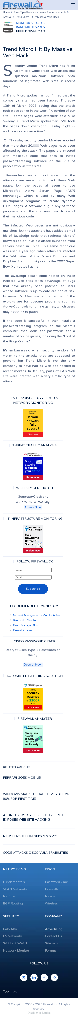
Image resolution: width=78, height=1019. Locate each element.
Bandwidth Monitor (25, 620)
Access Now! (33, 507)
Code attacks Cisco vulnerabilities (35, 853)
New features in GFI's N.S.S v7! (30, 836)
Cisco (50, 869)
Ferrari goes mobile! (22, 778)
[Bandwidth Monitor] (33, 466)
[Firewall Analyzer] (33, 739)
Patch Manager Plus (25, 625)
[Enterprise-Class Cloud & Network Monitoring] (33, 423)
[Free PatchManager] (33, 696)
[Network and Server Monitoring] (33, 539)
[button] (73, 4)
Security (11, 916)
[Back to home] (23, 5)
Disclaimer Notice (39, 1013)
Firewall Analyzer (23, 630)
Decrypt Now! (33, 664)
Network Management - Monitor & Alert (37, 615)
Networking (14, 869)
